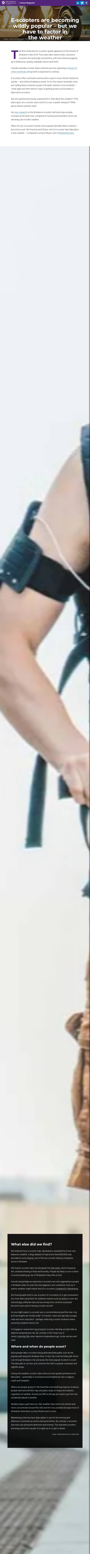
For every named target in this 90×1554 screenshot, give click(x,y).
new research (21, 112)
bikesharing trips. (66, 133)
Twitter (82, 3)
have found (40, 1329)
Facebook (86, 3)
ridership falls (23, 1336)
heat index (55, 1268)
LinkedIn (78, 3)
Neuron (30, 1258)
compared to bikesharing (67, 1288)
